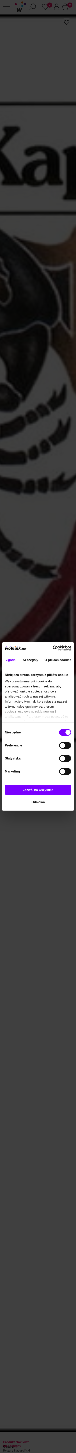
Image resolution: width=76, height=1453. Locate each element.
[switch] (65, 745)
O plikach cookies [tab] (58, 660)
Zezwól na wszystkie (38, 790)
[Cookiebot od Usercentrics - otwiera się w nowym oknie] (53, 648)
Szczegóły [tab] (30, 660)
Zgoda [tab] (10, 660)
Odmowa (38, 802)
